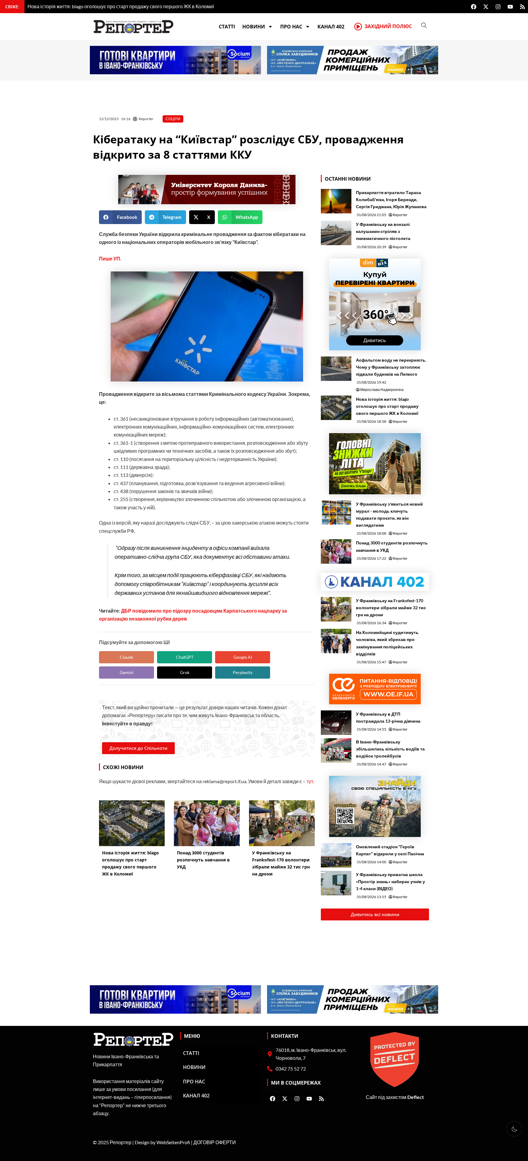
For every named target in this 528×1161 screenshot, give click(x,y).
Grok (184, 672)
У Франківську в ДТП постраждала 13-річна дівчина (388, 717)
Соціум (173, 118)
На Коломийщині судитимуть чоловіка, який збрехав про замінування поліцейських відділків (387, 643)
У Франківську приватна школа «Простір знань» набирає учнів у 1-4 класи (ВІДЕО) (390, 881)
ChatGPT (184, 657)
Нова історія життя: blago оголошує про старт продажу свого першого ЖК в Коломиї (387, 406)
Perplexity (242, 672)
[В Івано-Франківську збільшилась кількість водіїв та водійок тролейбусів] (336, 750)
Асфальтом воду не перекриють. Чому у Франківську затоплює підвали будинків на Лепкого (391, 367)
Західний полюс (388, 26)
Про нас (291, 26)
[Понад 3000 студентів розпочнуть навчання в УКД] (336, 551)
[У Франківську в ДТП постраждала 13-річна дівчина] (336, 722)
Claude (126, 657)
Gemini (127, 672)
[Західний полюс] (358, 27)
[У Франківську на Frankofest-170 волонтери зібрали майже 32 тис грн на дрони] (336, 609)
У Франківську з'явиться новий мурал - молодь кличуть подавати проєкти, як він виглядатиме (389, 514)
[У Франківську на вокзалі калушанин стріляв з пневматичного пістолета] (336, 233)
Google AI (242, 657)
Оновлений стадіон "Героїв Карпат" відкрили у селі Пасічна (390, 850)
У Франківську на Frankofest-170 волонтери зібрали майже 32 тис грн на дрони (391, 607)
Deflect (415, 1097)
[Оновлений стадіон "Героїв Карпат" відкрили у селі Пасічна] (336, 855)
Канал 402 (330, 26)
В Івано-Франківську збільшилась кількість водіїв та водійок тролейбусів (390, 748)
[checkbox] (514, 1129)
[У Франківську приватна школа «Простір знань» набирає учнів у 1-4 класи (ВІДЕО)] (336, 883)
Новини (253, 26)
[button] (120, 217)
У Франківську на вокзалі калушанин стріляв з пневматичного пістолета (383, 231)
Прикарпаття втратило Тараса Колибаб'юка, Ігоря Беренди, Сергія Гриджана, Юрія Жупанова (391, 199)
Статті (227, 26)
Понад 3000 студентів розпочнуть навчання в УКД (392, 546)
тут (309, 781)
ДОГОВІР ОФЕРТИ (214, 1142)
